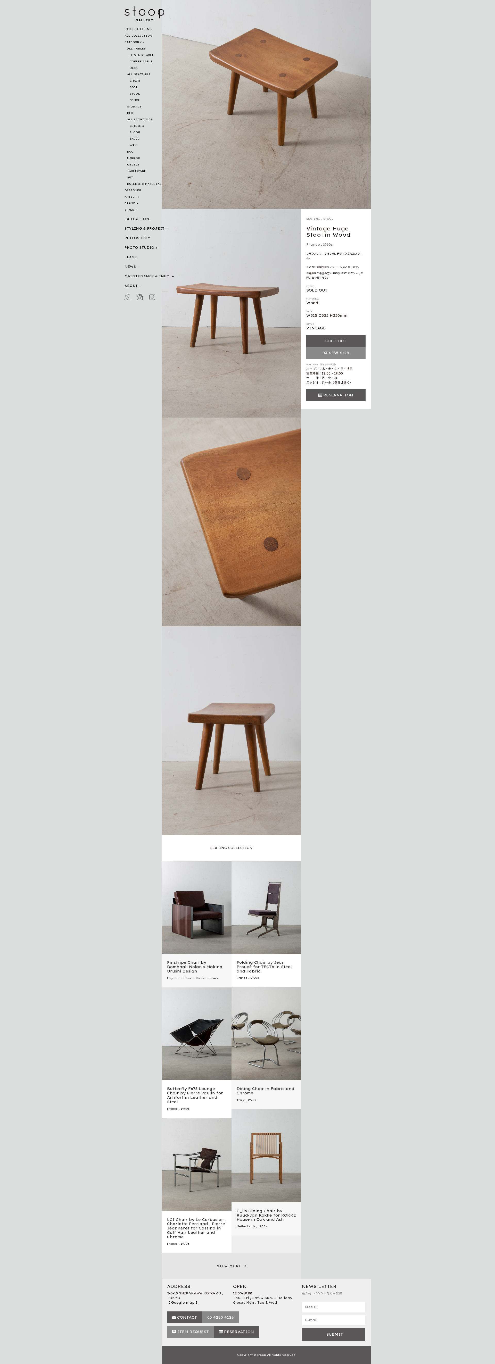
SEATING (313, 218)
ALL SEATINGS (139, 74)
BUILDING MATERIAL (144, 184)
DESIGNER (133, 190)
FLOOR (135, 132)
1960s (328, 244)
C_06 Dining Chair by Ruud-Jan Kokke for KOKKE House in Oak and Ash (266, 1215)
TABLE (135, 138)
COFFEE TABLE (141, 61)
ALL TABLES (136, 48)
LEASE (131, 257)
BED (130, 113)
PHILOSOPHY (137, 238)
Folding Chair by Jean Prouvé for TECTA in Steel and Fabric (264, 967)
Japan (188, 978)
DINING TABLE (142, 55)
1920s (254, 977)
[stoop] (144, 12)
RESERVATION (338, 395)
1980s (262, 1226)
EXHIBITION (137, 219)
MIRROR (133, 158)
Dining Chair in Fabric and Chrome (265, 1090)
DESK (134, 68)
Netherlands (246, 1226)
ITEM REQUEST (193, 1331)
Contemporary (207, 978)
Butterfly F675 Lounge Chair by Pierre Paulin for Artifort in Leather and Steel (195, 1095)
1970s (252, 1100)
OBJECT (133, 164)
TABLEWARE (136, 171)
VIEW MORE (229, 1266)
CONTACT (187, 1317)
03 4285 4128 (336, 353)
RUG (130, 151)
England (173, 978)
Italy (240, 1100)
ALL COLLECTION (138, 35)
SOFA (134, 87)
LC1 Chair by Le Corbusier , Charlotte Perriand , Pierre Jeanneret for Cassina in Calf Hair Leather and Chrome (196, 1228)
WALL (134, 145)
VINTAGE (316, 328)
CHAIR (135, 80)
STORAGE (134, 106)
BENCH (135, 100)
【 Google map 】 (183, 1302)
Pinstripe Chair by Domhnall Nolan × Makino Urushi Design (194, 967)
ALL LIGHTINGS (140, 119)
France (313, 244)
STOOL (135, 93)
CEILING (137, 126)
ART (130, 177)
